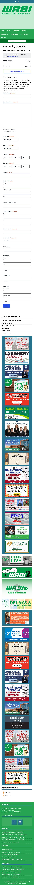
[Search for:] (17, 41)
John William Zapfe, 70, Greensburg (11, 852)
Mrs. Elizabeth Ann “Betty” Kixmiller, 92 (12, 859)
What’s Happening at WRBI (11, 317)
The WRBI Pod (24, 34)
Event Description (10, 102)
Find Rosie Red (6, 330)
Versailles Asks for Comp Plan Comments (13, 837)
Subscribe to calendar (16, 71)
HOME (2, 31)
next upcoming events (13, 56)
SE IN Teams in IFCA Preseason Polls (12, 867)
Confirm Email (6, 247)
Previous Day (8, 66)
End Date (8, 145)
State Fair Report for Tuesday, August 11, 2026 (14, 834)
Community (4, 34)
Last (4, 220)
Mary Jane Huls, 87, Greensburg (10, 857)
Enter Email (6, 240)
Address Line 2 (7, 189)
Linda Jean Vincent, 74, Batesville (10, 854)
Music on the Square (8, 325)
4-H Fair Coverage (7, 323)
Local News (8, 792)
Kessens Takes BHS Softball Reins (11, 874)
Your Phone (6, 275)
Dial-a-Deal (14, 34)
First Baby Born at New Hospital (10, 842)
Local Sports (8, 794)
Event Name (9, 93)
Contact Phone (10, 229)
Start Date (8, 136)
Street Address (7, 183)
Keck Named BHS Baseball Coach (11, 877)
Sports (24, 31)
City (4, 196)
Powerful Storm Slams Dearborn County (12, 832)
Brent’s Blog (5, 328)
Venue (7, 172)
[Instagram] (18, 1)
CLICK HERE (27, 50)
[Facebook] (15, 1)
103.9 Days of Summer (8, 333)
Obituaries (16, 31)
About (3, 37)
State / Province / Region (9, 202)
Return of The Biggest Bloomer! (11, 320)
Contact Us (12, 810)
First (4, 214)
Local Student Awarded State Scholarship (13, 839)
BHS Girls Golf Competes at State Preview (13, 869)
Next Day (27, 66)
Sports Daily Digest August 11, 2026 (11, 872)
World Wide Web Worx (21, 883)
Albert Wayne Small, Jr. (8, 849)
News (8, 31)
